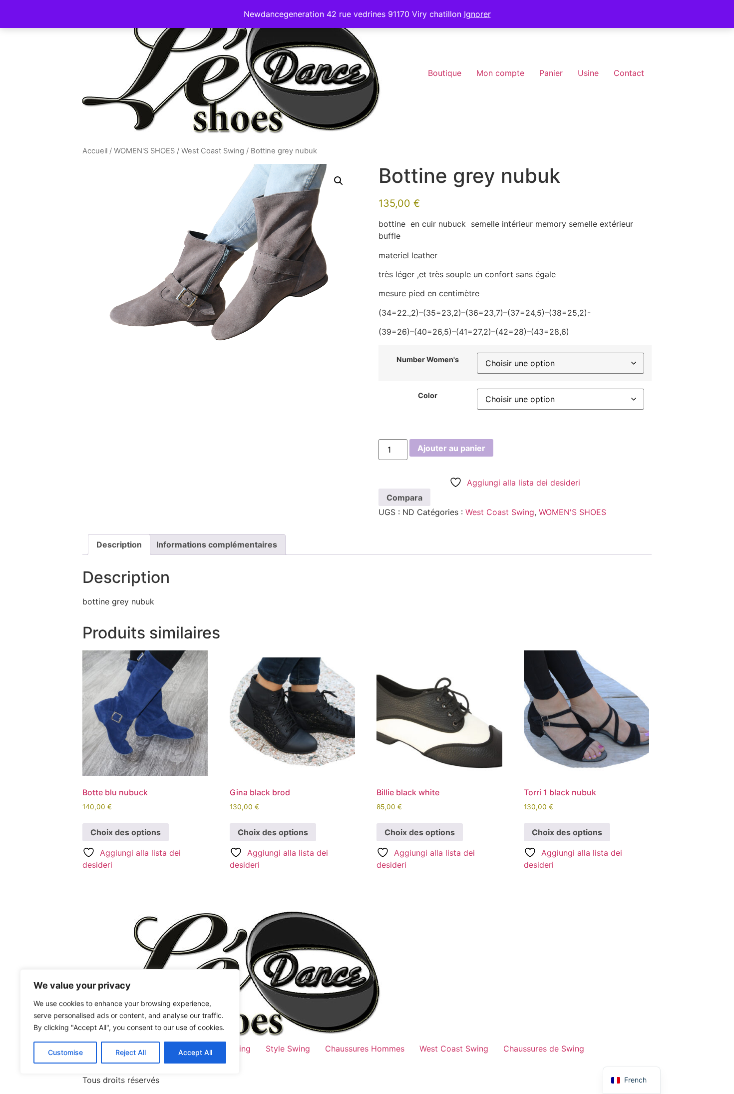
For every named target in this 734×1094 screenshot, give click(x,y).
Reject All (130, 1052)
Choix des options (125, 832)
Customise (65, 1052)
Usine (588, 73)
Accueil (94, 150)
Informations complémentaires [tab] (216, 544)
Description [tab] (119, 544)
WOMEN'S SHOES (144, 150)
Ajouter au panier (451, 448)
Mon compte (500, 73)
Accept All (195, 1052)
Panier (551, 73)
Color (427, 395)
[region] (130, 1021)
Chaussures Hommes (364, 1049)
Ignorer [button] (477, 14)
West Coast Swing (212, 150)
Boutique (444, 73)
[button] (339, 181)
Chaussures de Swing (543, 1049)
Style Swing (288, 1049)
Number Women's (427, 359)
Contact (629, 73)
